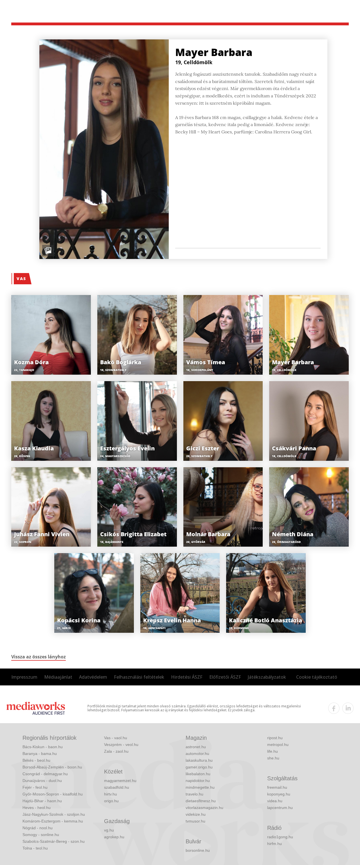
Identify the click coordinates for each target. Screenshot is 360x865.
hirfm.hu (274, 843)
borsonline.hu (198, 850)
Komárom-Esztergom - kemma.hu (52, 821)
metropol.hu (278, 744)
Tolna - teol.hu (35, 848)
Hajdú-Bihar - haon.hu (42, 801)
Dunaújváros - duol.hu (42, 780)
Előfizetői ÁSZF (225, 677)
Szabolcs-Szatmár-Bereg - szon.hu (53, 841)
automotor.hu (197, 753)
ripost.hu (275, 738)
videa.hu (274, 801)
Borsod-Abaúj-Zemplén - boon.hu (52, 767)
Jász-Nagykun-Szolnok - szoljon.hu (53, 814)
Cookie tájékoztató (316, 677)
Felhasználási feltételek (139, 677)
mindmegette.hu (200, 787)
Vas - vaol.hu (115, 738)
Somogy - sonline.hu (40, 834)
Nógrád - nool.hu (37, 828)
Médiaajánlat (58, 677)
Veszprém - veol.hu (121, 744)
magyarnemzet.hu (120, 780)
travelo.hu (194, 794)
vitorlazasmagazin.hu (204, 807)
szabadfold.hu (116, 787)
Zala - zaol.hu (116, 751)
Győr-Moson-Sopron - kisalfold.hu (52, 794)
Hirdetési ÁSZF (186, 677)
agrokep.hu (114, 837)
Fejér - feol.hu (35, 787)
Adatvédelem (93, 677)
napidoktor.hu (198, 780)
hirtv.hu (110, 794)
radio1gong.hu (280, 837)
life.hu (272, 751)
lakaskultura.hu (199, 760)
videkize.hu (196, 814)
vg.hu (109, 830)
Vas (21, 278)
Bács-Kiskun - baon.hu (42, 747)
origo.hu (111, 801)
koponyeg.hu (278, 794)
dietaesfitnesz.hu (201, 801)
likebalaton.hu (198, 774)
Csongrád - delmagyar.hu (45, 774)
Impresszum (24, 677)
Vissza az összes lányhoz (38, 657)
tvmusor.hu (195, 821)
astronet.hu (196, 747)
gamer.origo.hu (199, 767)
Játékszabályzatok (267, 677)
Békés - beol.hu (36, 760)
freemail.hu (277, 787)
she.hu (273, 758)
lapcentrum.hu (280, 807)
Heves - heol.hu (36, 807)
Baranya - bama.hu (39, 753)
